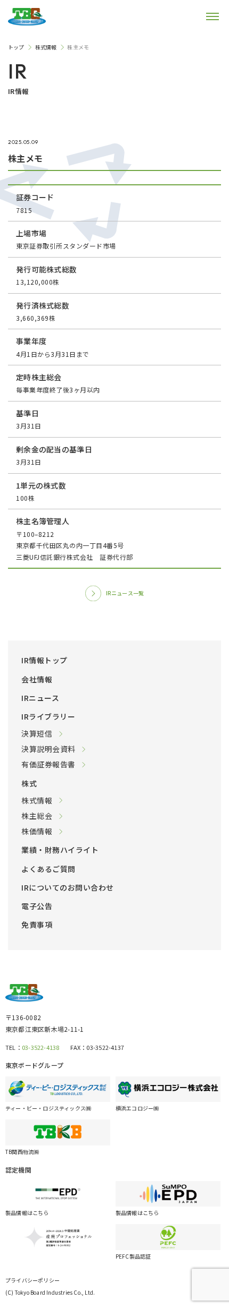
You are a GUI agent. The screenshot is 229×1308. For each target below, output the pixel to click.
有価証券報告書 (48, 764)
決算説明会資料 (48, 748)
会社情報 (36, 679)
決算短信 (36, 733)
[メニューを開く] (205, 16)
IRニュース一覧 (125, 593)
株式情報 (36, 800)
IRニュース (40, 698)
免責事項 (36, 924)
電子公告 (36, 906)
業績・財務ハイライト (60, 849)
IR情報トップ (44, 660)
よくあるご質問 (48, 869)
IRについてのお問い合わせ (67, 887)
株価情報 (36, 831)
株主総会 (36, 815)
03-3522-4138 (41, 1047)
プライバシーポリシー (32, 1280)
